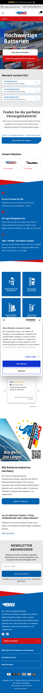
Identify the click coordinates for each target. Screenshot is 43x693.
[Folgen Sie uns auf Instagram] (3, 634)
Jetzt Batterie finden (21, 140)
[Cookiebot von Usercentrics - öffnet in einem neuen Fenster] (26, 320)
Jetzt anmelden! (21, 574)
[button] (4, 390)
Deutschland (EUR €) (20, 689)
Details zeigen (30, 357)
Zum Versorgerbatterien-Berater (20, 58)
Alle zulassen (21, 364)
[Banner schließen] (39, 320)
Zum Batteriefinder (20, 52)
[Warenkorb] (40, 13)
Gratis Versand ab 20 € (12, 7)
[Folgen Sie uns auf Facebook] (7, 634)
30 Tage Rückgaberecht (33, 7)
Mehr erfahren (21, 501)
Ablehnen (21, 371)
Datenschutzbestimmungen (21, 579)
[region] (21, 390)
